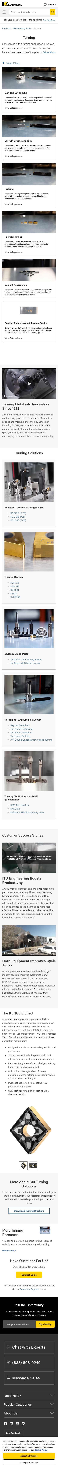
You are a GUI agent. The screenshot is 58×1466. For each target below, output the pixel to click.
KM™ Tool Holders (19, 805)
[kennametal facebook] (5, 1424)
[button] (29, 384)
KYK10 (13, 593)
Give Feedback (13, 1432)
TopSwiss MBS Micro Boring (25, 663)
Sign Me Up (45, 1324)
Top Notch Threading (21, 732)
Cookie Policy (41, 1449)
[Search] (52, 12)
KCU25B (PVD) (18, 520)
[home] (11, 4)
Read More (8, 1250)
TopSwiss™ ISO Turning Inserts (25, 659)
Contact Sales (29, 1274)
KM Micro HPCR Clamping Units (27, 812)
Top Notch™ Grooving (21, 729)
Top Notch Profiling (20, 736)
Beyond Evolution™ (20, 725)
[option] (23, 1165)
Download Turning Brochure (29, 1210)
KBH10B (14, 582)
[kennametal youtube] (17, 1424)
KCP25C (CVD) (18, 513)
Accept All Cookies (29, 1455)
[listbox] (29, 1165)
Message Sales (26, 1378)
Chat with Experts (28, 1347)
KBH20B (14, 586)
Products (6, 28)
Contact (52, 4)
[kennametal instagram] (23, 1424)
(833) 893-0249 (26, 1362)
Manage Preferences (29, 1462)
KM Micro (15, 808)
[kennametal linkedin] (11, 1424)
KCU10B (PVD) (18, 516)
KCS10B (14, 590)
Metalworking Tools (22, 28)
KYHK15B (15, 597)
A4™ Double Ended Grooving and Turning (31, 739)
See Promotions (49, 20)
